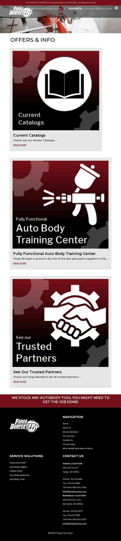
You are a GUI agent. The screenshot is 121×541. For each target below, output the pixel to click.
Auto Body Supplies (18, 467)
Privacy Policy (69, 444)
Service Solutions (70, 432)
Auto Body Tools (17, 479)
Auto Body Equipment (20, 475)
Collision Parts (16, 471)
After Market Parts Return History (78, 448)
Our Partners (69, 436)
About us (67, 428)
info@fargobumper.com (74, 491)
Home (65, 424)
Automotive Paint (18, 463)
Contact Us (68, 440)
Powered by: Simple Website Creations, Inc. (60, 536)
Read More (19, 145)
